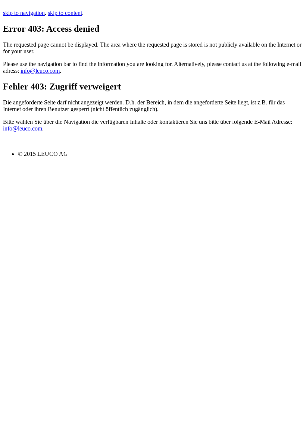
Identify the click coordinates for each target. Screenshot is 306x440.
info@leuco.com (40, 70)
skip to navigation (24, 13)
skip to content (65, 13)
